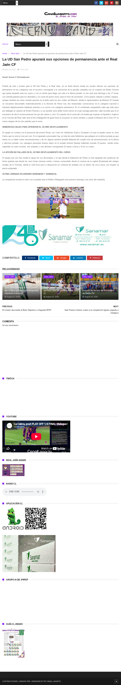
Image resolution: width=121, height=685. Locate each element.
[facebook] (96, 3)
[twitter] (101, 3)
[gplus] (106, 3)
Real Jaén (15, 53)
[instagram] (117, 3)
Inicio (5, 44)
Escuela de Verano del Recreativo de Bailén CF (98, 292)
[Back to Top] (116, 681)
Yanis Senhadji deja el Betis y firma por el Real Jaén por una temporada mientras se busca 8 (22, 290)
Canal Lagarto (54, 681)
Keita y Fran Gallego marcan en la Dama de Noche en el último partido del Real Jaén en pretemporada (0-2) (60, 288)
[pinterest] (111, 3)
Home (4, 53)
